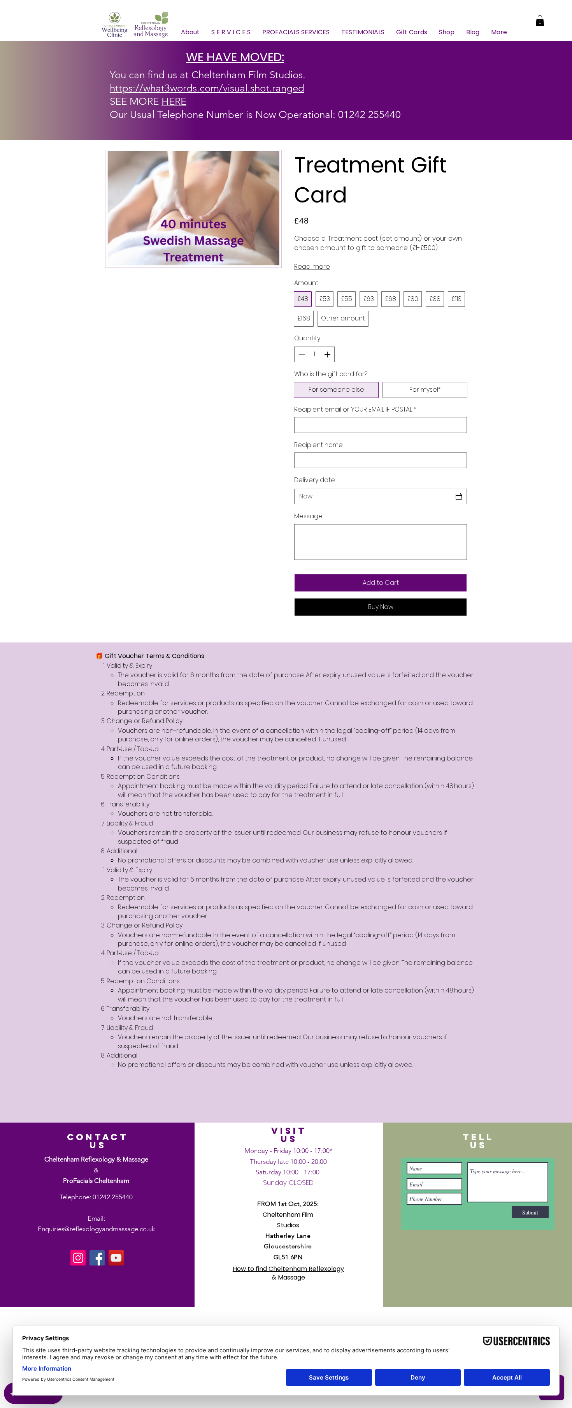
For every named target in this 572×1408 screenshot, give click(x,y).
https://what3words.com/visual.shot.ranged (207, 88)
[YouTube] (116, 1257)
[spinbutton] (314, 354)
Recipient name (318, 445)
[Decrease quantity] (300, 354)
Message (308, 516)
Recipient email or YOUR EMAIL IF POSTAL (355, 409)
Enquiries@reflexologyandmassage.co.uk (96, 1229)
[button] (539, 20)
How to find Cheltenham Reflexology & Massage (288, 1273)
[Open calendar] (458, 496)
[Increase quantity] (328, 354)
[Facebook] (97, 1257)
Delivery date (314, 479)
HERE (173, 101)
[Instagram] (78, 1257)
